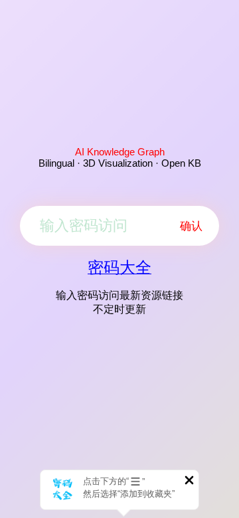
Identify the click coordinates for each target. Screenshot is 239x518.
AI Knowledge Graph (120, 151)
